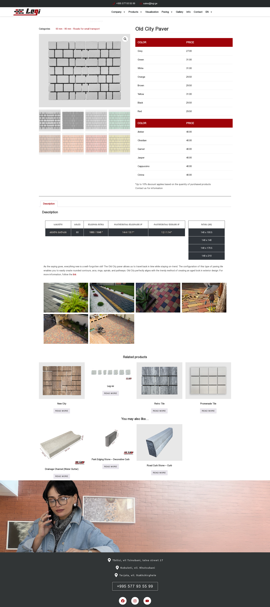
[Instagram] (135, 600)
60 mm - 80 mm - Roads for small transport (67, 21)
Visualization (152, 11)
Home (41, 21)
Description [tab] (49, 203)
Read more (61, 411)
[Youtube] (147, 600)
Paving (165, 11)
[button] (125, 39)
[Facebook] (122, 600)
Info (188, 11)
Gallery (179, 11)
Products (133, 11)
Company (116, 11)
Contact (198, 11)
